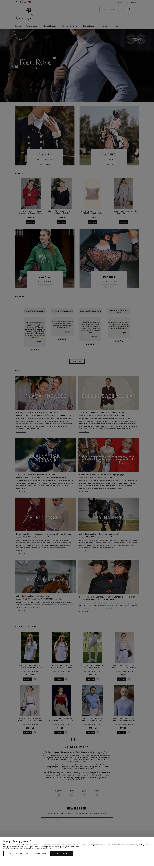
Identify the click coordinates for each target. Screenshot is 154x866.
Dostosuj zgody (41, 854)
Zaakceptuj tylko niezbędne (17, 854)
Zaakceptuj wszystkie (62, 854)
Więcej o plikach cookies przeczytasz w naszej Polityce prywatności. (27, 849)
